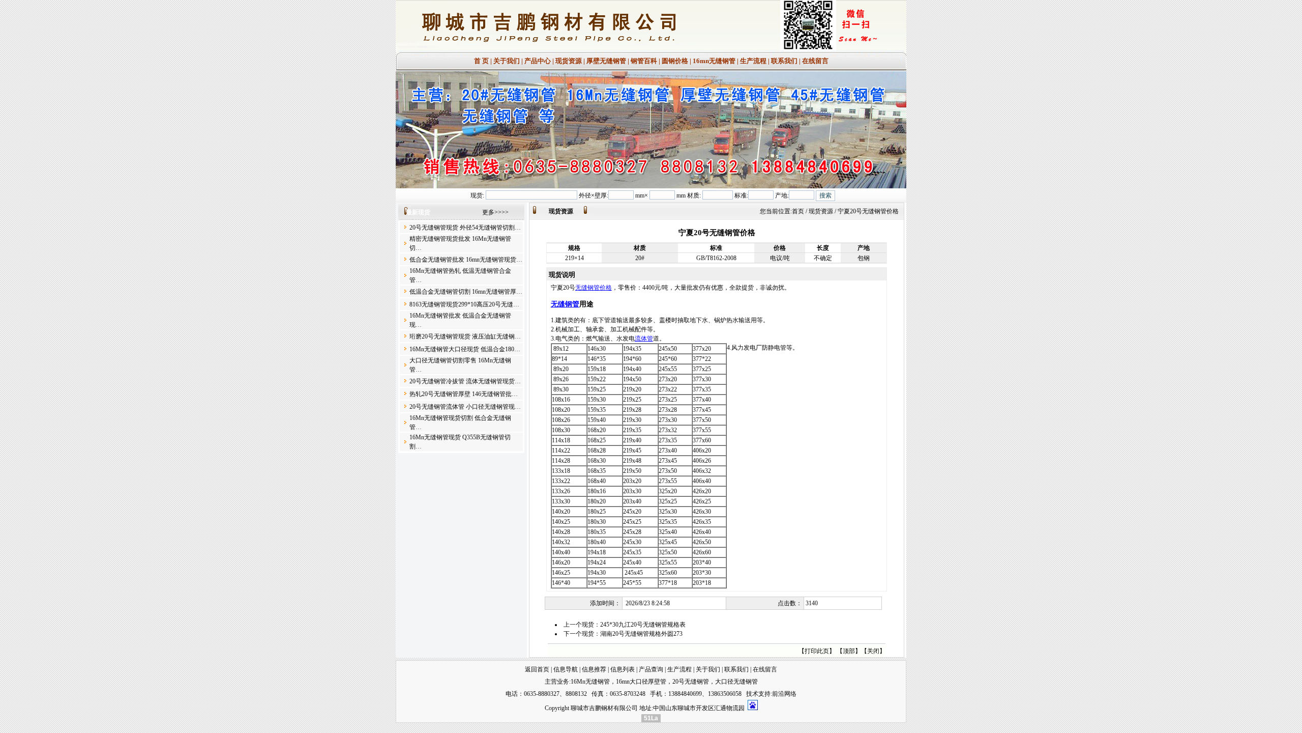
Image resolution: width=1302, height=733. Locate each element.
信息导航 (565, 669)
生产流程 (753, 61)
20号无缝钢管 (690, 681)
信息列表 (622, 669)
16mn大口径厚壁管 (641, 681)
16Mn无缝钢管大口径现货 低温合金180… (464, 349)
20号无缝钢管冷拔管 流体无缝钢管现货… (465, 381)
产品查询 (651, 669)
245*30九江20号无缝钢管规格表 (643, 624)
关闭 (873, 651)
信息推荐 (594, 669)
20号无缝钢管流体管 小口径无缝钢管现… (465, 406)
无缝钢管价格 (593, 287)
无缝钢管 (565, 304)
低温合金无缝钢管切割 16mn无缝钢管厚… (465, 291)
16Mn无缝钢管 (590, 681)
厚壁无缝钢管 (606, 61)
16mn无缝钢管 (714, 61)
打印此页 (817, 651)
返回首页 (537, 669)
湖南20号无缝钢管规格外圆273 (641, 633)
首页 (798, 211)
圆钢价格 (675, 61)
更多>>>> (495, 212)
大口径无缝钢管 (736, 681)
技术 (752, 693)
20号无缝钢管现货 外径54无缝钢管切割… (465, 227)
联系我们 (784, 61)
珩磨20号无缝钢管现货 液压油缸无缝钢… (465, 336)
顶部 (849, 651)
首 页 (481, 61)
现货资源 (568, 61)
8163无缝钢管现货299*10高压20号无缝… (464, 304)
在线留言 (815, 61)
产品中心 (537, 61)
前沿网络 (784, 693)
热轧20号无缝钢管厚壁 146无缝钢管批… (463, 394)
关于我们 (506, 61)
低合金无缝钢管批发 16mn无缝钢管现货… (465, 259)
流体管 (644, 338)
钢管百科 (644, 61)
